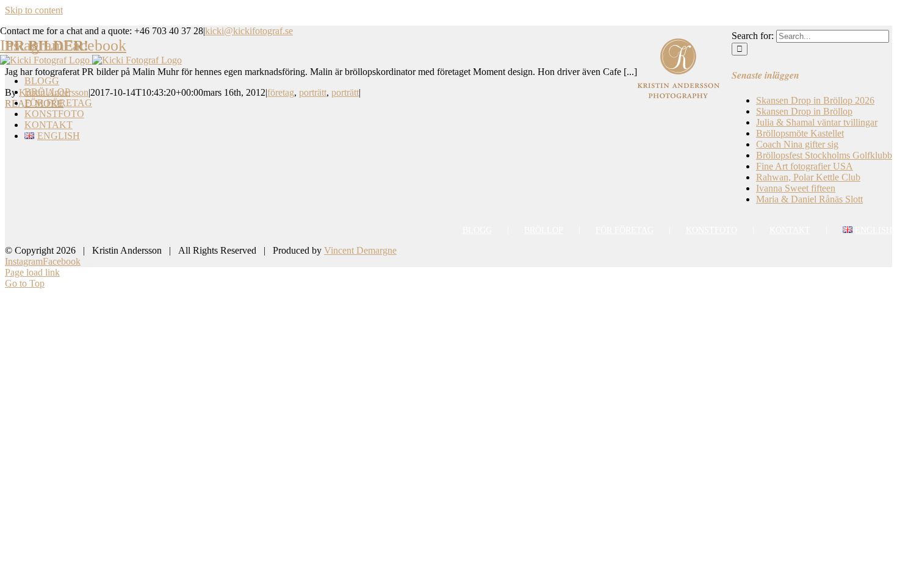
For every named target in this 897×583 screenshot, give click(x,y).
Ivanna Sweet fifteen (795, 188)
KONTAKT (789, 230)
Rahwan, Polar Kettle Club (808, 177)
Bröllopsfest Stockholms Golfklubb (824, 155)
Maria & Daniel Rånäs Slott (809, 199)
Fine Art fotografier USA (804, 166)
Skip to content (34, 10)
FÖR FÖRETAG (625, 230)
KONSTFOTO (711, 230)
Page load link (32, 272)
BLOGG (477, 230)
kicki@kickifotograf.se (249, 31)
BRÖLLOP (543, 230)
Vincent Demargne (360, 250)
